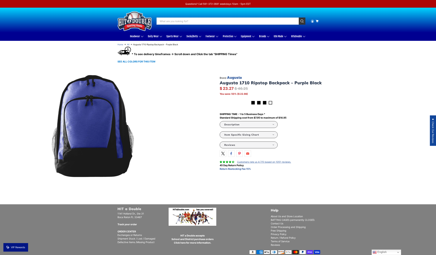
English (382, 252)
